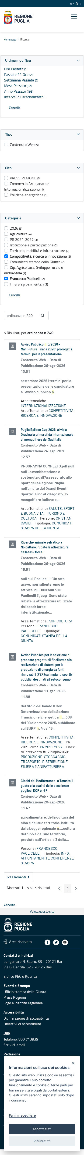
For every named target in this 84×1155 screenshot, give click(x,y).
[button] (42, 61)
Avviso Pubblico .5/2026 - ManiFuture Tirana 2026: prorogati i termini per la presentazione (46, 349)
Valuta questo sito (42, 911)
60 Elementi (20, 877)
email (21, 1044)
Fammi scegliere (22, 1115)
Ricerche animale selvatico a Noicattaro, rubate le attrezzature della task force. (45, 547)
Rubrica (31, 976)
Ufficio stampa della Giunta (25, 991)
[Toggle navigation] (74, 16)
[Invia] (42, 315)
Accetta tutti (42, 1129)
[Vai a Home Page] (18, 17)
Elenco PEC (12, 976)
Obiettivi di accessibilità (22, 1023)
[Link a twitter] (56, 942)
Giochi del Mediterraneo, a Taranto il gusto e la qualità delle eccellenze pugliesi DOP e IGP (47, 785)
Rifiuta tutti (42, 1141)
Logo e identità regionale (23, 1002)
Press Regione (15, 997)
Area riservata (20, 942)
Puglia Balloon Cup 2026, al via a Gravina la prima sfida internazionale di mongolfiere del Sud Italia (47, 434)
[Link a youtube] (65, 942)
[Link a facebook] (47, 942)
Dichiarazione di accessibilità (26, 1018)
